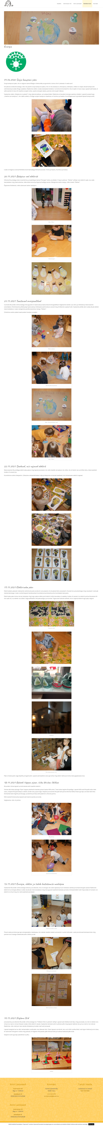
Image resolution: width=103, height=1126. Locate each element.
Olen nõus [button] (91, 1124)
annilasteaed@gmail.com (51, 1096)
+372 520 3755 (51, 1094)
